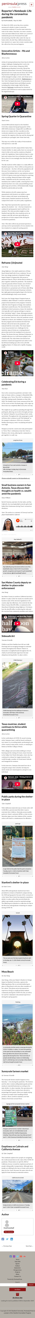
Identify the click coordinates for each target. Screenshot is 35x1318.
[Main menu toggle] (31, 5)
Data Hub (17, 1261)
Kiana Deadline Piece (12, 534)
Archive (17, 1289)
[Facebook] (3, 1239)
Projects (17, 1272)
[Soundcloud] (24, 1256)
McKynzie (10, 87)
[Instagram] (14, 1256)
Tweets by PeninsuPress (14, 1279)
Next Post (29, 1246)
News (17, 1259)
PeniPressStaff (9, 1228)
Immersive (17, 1268)
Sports (17, 1263)
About (17, 1274)
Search (17, 1282)
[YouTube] (21, 1256)
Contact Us (17, 1276)
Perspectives (17, 1270)
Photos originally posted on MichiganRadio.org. (16, 478)
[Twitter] (7, 1239)
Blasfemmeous (26, 79)
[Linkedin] (11, 1239)
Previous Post (7, 1246)
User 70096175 (4, 534)
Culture (17, 1266)
